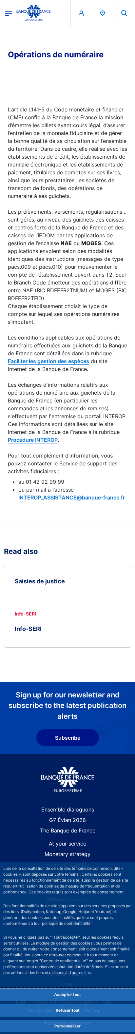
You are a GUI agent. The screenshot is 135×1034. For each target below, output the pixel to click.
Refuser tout (68, 1010)
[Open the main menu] (8, 13)
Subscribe (67, 737)
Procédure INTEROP (33, 440)
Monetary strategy (67, 854)
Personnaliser (67, 1026)
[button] (124, 13)
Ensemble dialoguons (67, 809)
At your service (67, 843)
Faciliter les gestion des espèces (48, 361)
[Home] (67, 780)
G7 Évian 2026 (67, 820)
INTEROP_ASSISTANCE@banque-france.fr (71, 497)
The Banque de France (67, 830)
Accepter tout (67, 994)
